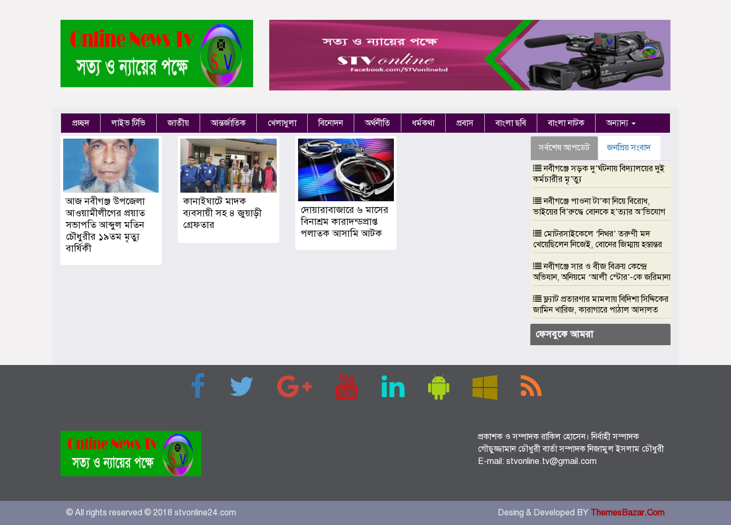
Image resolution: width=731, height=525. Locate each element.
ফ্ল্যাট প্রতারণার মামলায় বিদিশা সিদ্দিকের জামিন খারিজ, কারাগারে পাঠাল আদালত (600, 304)
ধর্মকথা (423, 123)
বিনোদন (330, 123)
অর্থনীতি (377, 123)
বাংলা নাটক (566, 123)
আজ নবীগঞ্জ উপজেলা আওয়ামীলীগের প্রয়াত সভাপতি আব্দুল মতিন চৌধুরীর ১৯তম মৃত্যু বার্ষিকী (105, 224)
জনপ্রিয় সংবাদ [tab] (629, 147)
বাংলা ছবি (511, 123)
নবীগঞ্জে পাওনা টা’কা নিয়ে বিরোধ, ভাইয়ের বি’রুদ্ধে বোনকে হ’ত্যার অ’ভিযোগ (599, 206)
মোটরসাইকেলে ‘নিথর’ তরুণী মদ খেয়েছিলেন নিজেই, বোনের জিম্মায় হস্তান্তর (597, 239)
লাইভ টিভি (128, 123)
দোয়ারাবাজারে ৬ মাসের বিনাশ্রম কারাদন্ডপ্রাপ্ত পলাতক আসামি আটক (345, 221)
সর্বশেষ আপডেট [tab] (564, 147)
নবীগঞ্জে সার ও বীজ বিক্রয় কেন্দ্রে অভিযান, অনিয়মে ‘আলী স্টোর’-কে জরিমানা (602, 272)
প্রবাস (465, 123)
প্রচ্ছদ (80, 123)
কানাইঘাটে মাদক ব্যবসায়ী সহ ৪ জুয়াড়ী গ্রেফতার (222, 213)
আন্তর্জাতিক (228, 123)
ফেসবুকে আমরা (564, 334)
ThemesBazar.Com (628, 512)
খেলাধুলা (282, 123)
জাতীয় (178, 123)
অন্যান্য (618, 123)
